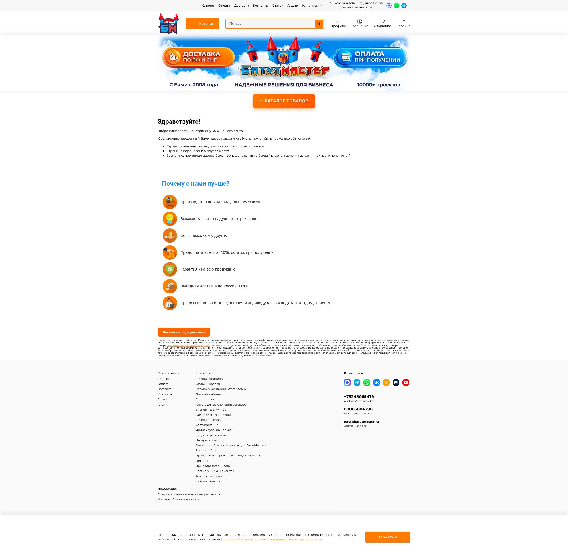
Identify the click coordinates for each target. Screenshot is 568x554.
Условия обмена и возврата (178, 499)
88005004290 (374, 3)
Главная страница (209, 378)
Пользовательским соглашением (294, 539)
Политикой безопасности (242, 539)
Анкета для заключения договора (221, 404)
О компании (205, 399)
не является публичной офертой (188, 345)
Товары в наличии (209, 476)
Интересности (206, 440)
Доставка (241, 6)
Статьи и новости (208, 384)
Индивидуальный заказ (213, 430)
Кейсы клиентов (208, 481)
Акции (292, 6)
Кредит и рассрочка (211, 435)
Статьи (278, 6)
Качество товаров (209, 419)
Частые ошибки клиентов (215, 471)
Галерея (202, 460)
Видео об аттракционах (213, 414)
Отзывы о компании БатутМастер (221, 389)
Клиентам (310, 6)
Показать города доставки (184, 332)
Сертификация (207, 425)
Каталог (208, 6)
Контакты (260, 6)
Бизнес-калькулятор (211, 409)
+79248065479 (345, 3)
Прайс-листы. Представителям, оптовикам (228, 455)
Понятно (388, 537)
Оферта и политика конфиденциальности (189, 494)
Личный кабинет (208, 394)
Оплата (224, 6)
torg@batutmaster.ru (357, 7)
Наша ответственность (213, 466)
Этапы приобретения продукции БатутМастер (231, 445)
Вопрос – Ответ (207, 450)
